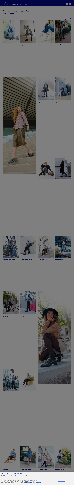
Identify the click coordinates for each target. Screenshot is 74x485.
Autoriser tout (61, 476)
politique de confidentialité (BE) (30, 482)
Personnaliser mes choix (61, 481)
